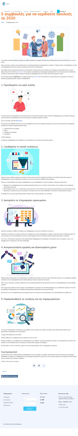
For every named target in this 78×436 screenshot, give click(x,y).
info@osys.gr (62, 404)
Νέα (51, 11)
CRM (2, 22)
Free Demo (61, 11)
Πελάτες (45, 11)
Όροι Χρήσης (7, 424)
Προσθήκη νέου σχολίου (10, 376)
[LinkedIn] (39, 366)
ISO (43, 402)
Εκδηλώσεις (7, 405)
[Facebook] (34, 366)
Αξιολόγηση (19, 120)
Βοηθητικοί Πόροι (8, 402)
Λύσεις (26, 11)
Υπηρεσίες (17, 11)
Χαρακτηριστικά (35, 11)
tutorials (4, 371)
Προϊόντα (7, 11)
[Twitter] (44, 366)
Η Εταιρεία (6, 397)
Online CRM (22, 72)
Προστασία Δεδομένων (16, 424)
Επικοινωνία (7, 400)
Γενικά (43, 397)
